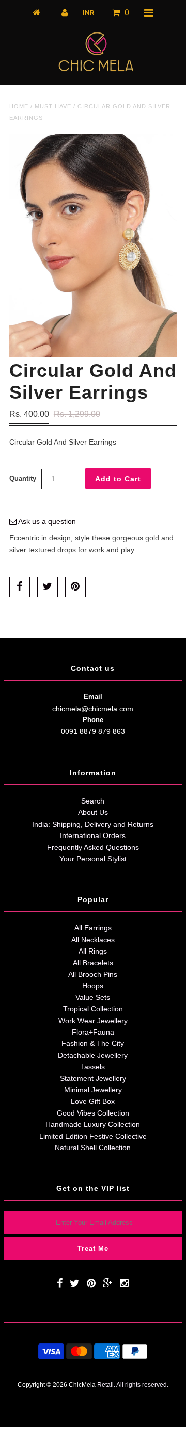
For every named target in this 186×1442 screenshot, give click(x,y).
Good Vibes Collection (93, 1113)
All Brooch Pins (92, 974)
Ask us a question (46, 521)
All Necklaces (93, 940)
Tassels (93, 1066)
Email (93, 696)
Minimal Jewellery (93, 1090)
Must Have (53, 106)
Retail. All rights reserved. (132, 1384)
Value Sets (92, 997)
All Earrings (93, 928)
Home (18, 106)
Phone (93, 720)
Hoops (92, 985)
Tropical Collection (93, 1009)
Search (92, 801)
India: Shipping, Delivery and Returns (92, 824)
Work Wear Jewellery (93, 1021)
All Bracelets (93, 963)
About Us (93, 812)
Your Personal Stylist (93, 859)
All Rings (93, 951)
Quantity (22, 478)
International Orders (93, 835)
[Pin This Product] (75, 587)
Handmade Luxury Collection (92, 1124)
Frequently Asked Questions (93, 847)
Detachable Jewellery (93, 1055)
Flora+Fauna (93, 1032)
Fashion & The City (92, 1043)
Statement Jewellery (93, 1078)
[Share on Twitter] (47, 587)
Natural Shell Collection (93, 1147)
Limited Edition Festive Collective (93, 1136)
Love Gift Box (93, 1101)
